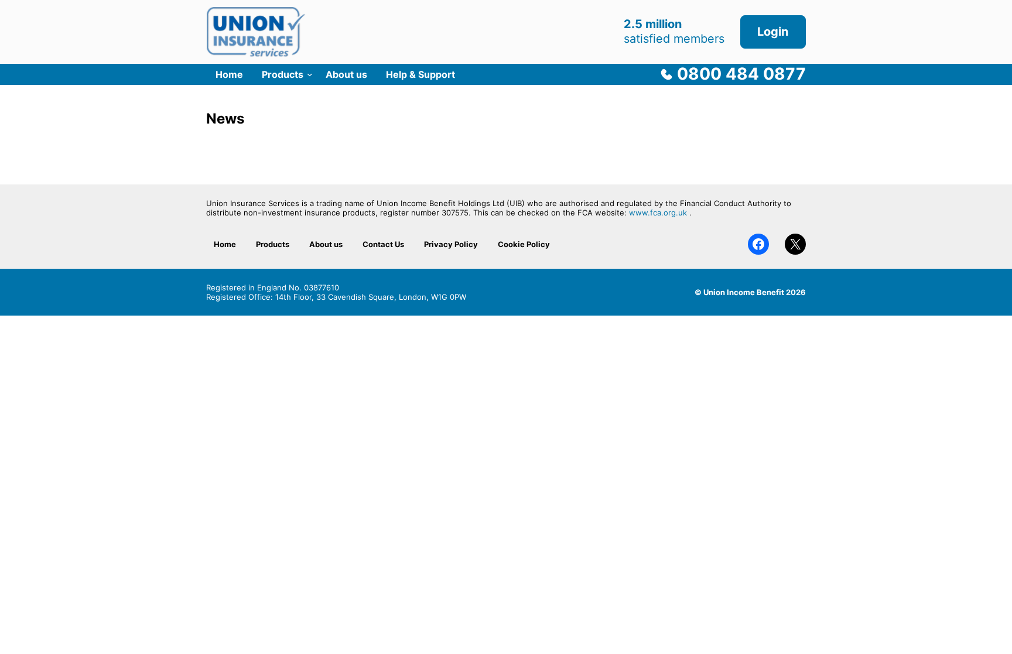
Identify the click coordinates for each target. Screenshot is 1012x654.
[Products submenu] (310, 74)
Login (772, 32)
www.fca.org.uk (658, 212)
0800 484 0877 (741, 74)
